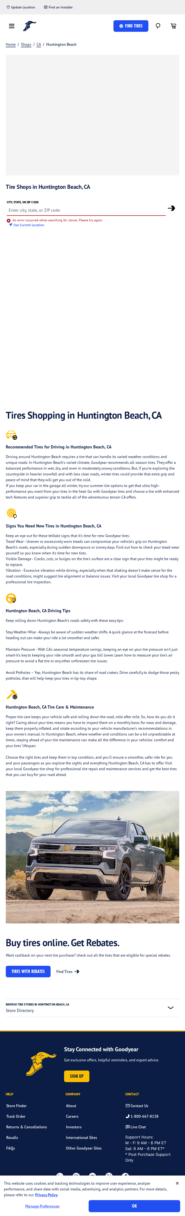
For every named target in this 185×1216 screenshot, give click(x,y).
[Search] (158, 26)
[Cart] (173, 26)
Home (11, 44)
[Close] (177, 1183)
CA (39, 44)
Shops (26, 44)
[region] (92, 1196)
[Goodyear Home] (29, 26)
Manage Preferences (42, 1206)
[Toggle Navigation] (11, 26)
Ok (134, 1206)
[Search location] (171, 208)
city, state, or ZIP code (23, 202)
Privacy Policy (46, 1194)
